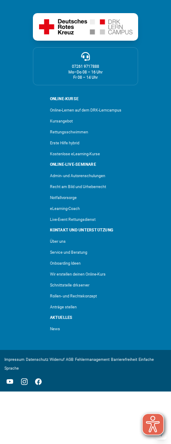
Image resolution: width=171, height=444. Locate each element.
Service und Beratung (68, 252)
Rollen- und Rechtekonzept (73, 296)
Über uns (58, 241)
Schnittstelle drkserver (69, 285)
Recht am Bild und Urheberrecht (78, 187)
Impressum (14, 359)
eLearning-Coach (65, 208)
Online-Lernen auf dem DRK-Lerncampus (85, 110)
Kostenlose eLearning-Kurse (75, 154)
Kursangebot (61, 121)
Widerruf (57, 359)
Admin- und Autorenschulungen (77, 176)
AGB (70, 359)
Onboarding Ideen (65, 263)
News (55, 329)
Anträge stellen (63, 307)
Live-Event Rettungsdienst (73, 219)
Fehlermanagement (92, 359)
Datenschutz (37, 359)
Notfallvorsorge (63, 198)
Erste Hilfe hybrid (64, 143)
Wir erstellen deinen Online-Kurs (78, 274)
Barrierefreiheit (124, 359)
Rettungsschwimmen (69, 132)
